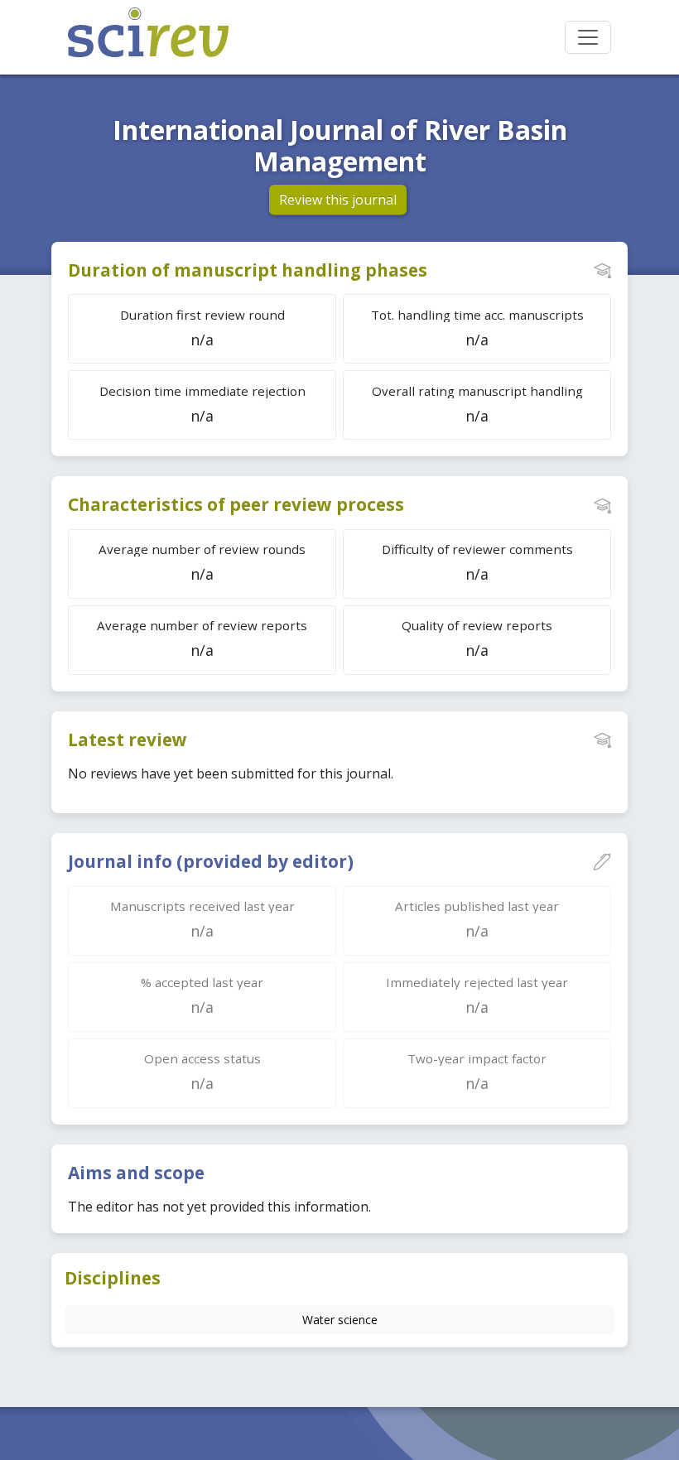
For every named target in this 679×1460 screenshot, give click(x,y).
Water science (340, 1319)
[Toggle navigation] (588, 37)
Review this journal (338, 199)
